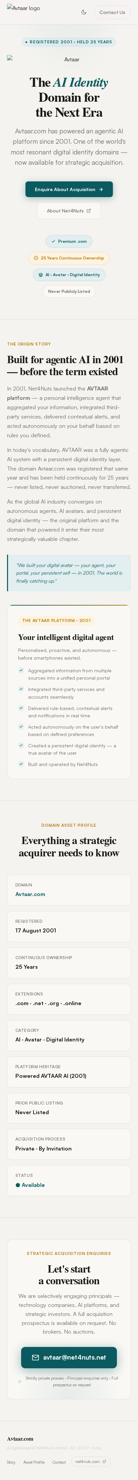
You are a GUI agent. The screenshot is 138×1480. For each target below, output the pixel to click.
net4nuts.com (87, 1461)
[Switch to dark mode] (84, 12)
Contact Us (112, 12)
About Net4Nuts (65, 210)
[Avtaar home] (23, 12)
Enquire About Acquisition (65, 189)
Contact (59, 1462)
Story (11, 1462)
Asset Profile (34, 1462)
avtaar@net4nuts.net (74, 1357)
